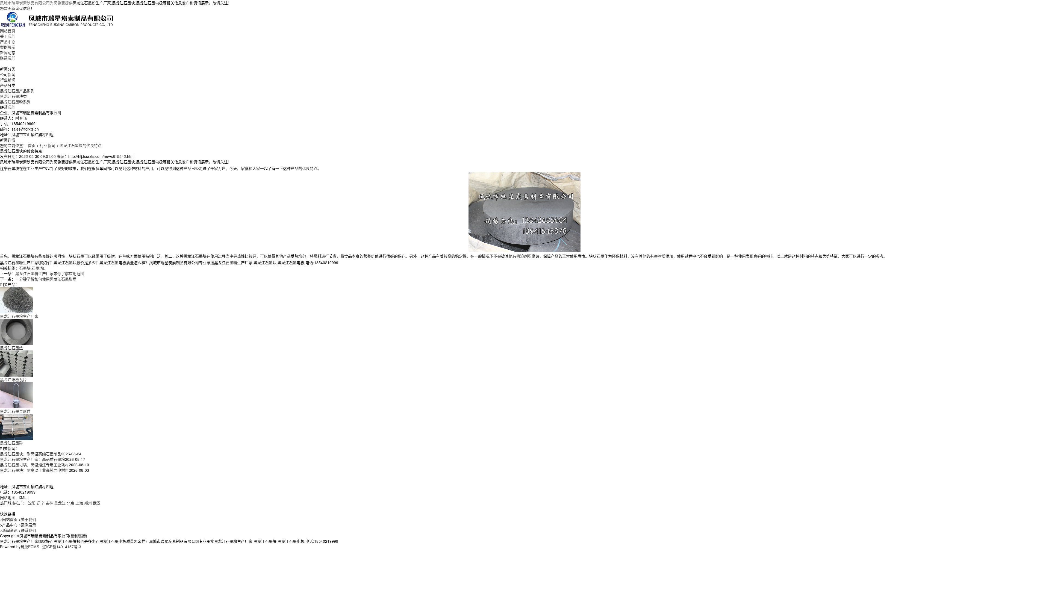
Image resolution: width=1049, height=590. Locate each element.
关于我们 (7, 36)
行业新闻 (7, 79)
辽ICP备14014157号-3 (61, 546)
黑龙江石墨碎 (11, 443)
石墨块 (25, 268)
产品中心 (7, 41)
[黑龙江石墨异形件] (16, 394)
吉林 (49, 503)
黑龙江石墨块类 (13, 96)
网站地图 (7, 497)
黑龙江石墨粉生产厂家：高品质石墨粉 (32, 459)
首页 (32, 145)
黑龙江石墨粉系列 (15, 101)
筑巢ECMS (29, 546)
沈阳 (32, 503)
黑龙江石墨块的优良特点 (81, 145)
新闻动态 (7, 52)
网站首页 (7, 30)
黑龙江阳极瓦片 (13, 379)
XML (22, 497)
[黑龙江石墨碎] (16, 426)
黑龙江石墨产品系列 (17, 90)
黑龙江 (60, 503)
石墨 (35, 268)
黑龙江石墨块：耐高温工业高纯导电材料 (34, 470)
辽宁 (40, 503)
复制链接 (78, 535)
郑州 (88, 503)
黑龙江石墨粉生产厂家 (92, 2)
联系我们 (7, 58)
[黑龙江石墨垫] (16, 331)
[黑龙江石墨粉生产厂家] (16, 299)
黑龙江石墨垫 (11, 347)
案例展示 (7, 47)
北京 (70, 503)
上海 (79, 503)
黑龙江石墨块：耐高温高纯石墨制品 (30, 453)
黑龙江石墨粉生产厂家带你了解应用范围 (49, 273)
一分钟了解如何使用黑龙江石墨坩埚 (45, 279)
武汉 (97, 503)
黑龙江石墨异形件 (15, 411)
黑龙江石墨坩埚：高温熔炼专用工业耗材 (34, 464)
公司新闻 (7, 74)
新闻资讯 (9, 530)
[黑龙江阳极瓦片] (16, 363)
